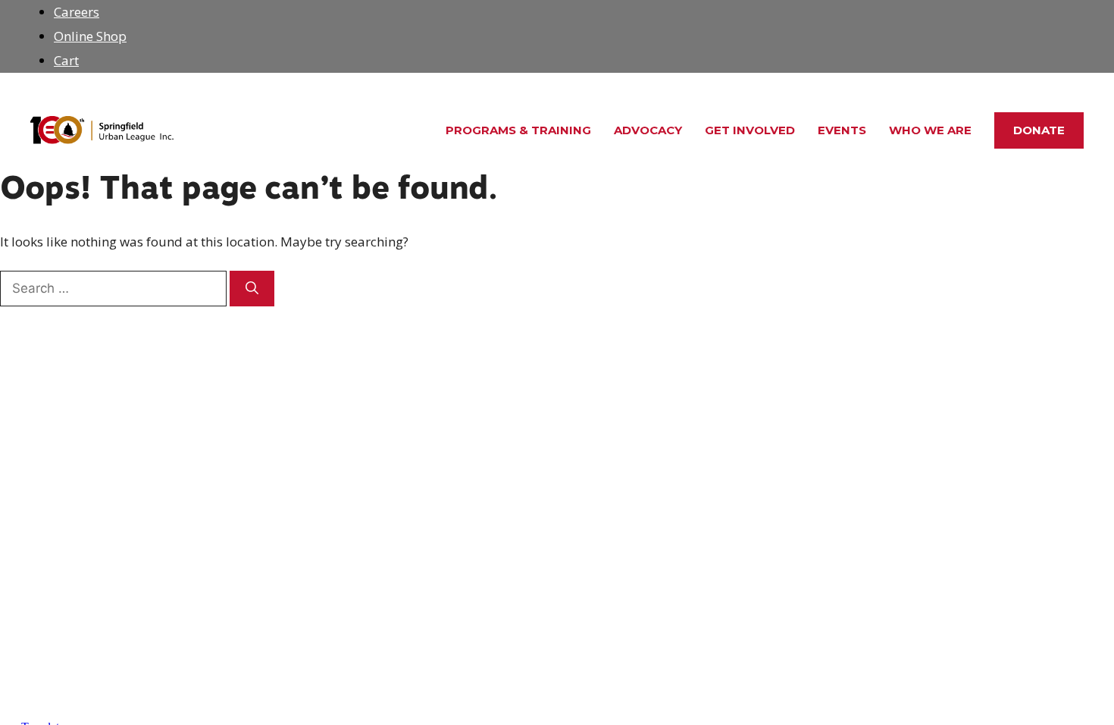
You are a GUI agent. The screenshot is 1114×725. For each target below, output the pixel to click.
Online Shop (90, 36)
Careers (76, 11)
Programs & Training (518, 130)
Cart (66, 60)
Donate (1039, 130)
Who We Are (930, 130)
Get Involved (750, 130)
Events (842, 130)
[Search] (252, 289)
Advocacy (648, 130)
